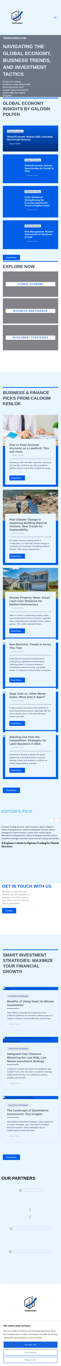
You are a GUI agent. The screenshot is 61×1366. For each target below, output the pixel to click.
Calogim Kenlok (17, 455)
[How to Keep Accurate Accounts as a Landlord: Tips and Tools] (30, 430)
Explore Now (19, 266)
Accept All (30, 1345)
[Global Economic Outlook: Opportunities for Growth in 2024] (11, 168)
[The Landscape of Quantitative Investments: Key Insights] (18, 1097)
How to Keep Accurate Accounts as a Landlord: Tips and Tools (29, 448)
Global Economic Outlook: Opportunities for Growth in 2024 (39, 168)
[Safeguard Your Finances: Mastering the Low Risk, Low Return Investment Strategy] (30, 1039)
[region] (30, 1343)
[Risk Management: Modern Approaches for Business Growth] (11, 234)
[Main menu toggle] (55, 17)
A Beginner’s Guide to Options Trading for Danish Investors (30, 844)
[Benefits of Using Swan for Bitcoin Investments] (7, 988)
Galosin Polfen (14, 144)
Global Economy (15, 131)
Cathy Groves (14, 1024)
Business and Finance (30, 311)
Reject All (30, 1360)
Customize (31, 1352)
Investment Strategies (30, 337)
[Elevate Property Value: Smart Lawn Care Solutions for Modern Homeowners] (30, 583)
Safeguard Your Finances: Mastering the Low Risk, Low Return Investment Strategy (26, 1057)
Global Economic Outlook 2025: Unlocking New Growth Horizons (30, 138)
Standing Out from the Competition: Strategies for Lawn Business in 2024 (27, 740)
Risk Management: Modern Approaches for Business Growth (39, 234)
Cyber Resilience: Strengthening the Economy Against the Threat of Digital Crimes (37, 201)
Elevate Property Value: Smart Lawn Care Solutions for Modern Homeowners (29, 601)
